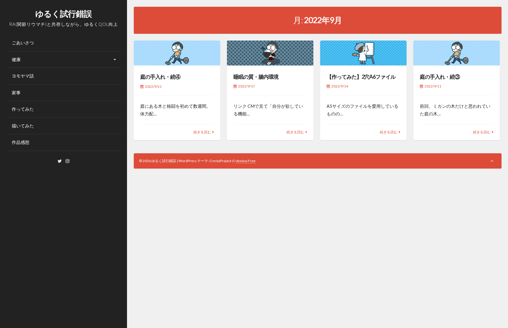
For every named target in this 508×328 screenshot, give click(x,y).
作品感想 (20, 142)
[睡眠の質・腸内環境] (270, 53)
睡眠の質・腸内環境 (255, 76)
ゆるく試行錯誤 (63, 13)
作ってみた (23, 109)
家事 (16, 92)
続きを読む (202, 132)
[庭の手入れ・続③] (456, 53)
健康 (16, 59)
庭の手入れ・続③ (440, 76)
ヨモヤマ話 (23, 75)
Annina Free (245, 161)
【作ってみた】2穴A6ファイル (361, 76)
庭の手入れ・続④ (160, 76)
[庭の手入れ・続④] (177, 53)
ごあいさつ (23, 42)
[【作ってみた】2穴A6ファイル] (363, 53)
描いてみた (23, 125)
